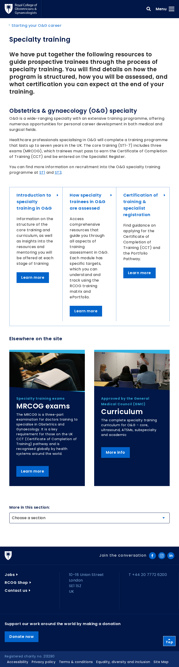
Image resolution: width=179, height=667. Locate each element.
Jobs (10, 574)
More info (115, 452)
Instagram (161, 555)
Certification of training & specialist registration (140, 205)
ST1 (42, 172)
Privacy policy (43, 662)
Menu (162, 9)
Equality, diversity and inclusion (123, 662)
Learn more (32, 277)
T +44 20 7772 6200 (148, 574)
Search (148, 9)
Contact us (16, 590)
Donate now (21, 636)
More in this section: (29, 507)
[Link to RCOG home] (23, 9)
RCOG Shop (16, 582)
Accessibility (17, 662)
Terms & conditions (76, 662)
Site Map (161, 662)
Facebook (152, 555)
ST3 (58, 172)
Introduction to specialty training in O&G (34, 201)
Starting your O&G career (37, 25)
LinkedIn (170, 555)
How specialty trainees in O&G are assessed (88, 201)
